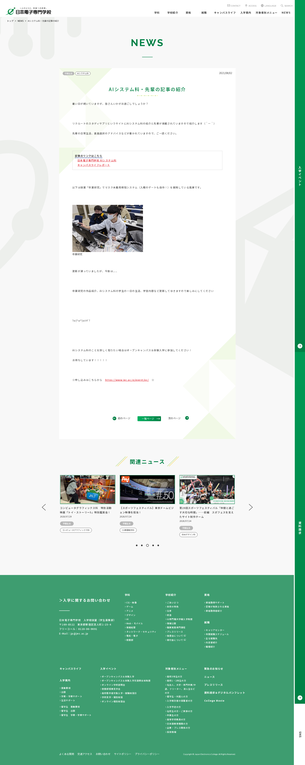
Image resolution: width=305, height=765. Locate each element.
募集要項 (66, 687)
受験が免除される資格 (217, 606)
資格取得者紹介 (214, 610)
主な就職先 (211, 638)
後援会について (175, 635)
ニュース (209, 676)
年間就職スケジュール (217, 634)
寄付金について (175, 639)
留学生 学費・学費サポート (76, 714)
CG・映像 (131, 602)
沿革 (169, 610)
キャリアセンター (215, 629)
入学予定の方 (174, 706)
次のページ (174, 418)
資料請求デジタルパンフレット (224, 692)
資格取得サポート (215, 602)
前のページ (124, 418)
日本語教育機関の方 (177, 723)
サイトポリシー (122, 754)
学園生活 (68, 73)
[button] (136, 545)
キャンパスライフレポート (93, 165)
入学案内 (245, 12)
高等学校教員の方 (176, 719)
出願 (63, 691)
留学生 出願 (68, 710)
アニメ (129, 610)
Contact (235, 6)
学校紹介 (172, 12)
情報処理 (131, 627)
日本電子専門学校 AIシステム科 (96, 160)
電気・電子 (132, 635)
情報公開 (171, 623)
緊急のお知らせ (213, 668)
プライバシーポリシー (147, 754)
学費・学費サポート (71, 696)
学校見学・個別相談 (112, 697)
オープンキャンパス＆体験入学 (118, 676)
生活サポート (68, 700)
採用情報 (171, 731)
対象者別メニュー (266, 12)
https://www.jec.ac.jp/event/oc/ (127, 380)
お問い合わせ (103, 754)
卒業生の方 (173, 715)
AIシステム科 (83, 73)
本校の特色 (173, 606)
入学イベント (108, 668)
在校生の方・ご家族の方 (180, 711)
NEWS (286, 12)
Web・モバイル (134, 623)
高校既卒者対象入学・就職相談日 (119, 693)
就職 (204, 12)
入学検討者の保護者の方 (180, 700)
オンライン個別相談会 (113, 701)
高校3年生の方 (174, 676)
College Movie (214, 700)
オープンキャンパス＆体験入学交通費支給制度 (126, 680)
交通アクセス (84, 754)
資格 (188, 12)
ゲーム (129, 606)
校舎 (169, 614)
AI (127, 619)
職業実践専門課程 (176, 627)
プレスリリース (175, 631)
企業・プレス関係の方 (178, 727)
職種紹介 (210, 646)
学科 (157, 12)
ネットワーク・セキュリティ (141, 631)
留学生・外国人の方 (177, 696)
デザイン (131, 614)
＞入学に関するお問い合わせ (84, 600)
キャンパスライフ (225, 12)
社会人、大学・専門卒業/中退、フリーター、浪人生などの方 (180, 688)
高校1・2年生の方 (176, 680)
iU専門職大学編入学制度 (180, 619)
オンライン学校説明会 (113, 684)
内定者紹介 (211, 642)
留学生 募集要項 (70, 706)
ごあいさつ (173, 602)
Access (252, 6)
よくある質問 (66, 754)
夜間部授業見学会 (111, 688)
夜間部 (129, 639)
